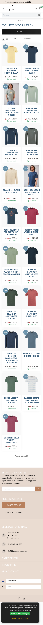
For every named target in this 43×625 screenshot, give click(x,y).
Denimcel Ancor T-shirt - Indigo (31, 355)
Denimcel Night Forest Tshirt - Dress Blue (11, 232)
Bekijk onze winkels (13, 513)
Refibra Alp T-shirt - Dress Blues (32, 70)
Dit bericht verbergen (20, 614)
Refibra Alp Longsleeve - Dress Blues (11, 152)
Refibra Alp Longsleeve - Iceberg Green (31, 110)
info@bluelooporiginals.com (17, 551)
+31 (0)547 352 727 (14, 544)
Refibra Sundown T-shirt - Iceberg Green (11, 111)
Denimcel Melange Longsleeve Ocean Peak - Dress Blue (11, 358)
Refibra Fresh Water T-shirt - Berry (31, 232)
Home (4, 21)
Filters (20, 31)
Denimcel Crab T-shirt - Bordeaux (11, 440)
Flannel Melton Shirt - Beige (11, 191)
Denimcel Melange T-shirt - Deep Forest (11, 315)
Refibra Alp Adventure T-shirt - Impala (11, 70)
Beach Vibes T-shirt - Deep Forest (11, 400)
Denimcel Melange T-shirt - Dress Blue (31, 273)
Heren (12, 21)
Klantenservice (14, 505)
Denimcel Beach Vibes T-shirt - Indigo (32, 192)
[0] (40, 8)
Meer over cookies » (20, 618)
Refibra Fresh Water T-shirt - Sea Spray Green (11, 272)
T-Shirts (21, 21)
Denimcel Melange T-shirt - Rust (32, 314)
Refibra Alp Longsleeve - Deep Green (31, 152)
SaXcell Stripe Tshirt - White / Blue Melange (31, 400)
